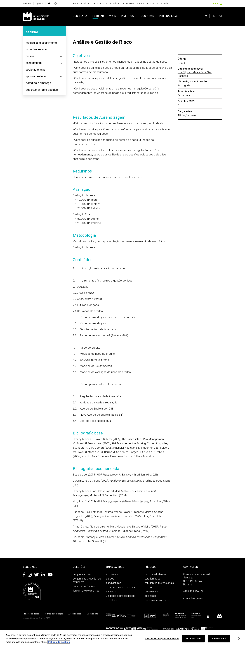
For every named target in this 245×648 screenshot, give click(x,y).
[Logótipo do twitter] (36, 575)
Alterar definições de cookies (162, 638)
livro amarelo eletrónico (86, 590)
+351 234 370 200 (193, 591)
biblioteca (111, 600)
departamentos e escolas (42, 89)
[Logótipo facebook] (24, 575)
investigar (128, 16)
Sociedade (165, 3)
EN (213, 16)
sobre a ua (80, 16)
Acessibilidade (74, 614)
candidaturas (34, 63)
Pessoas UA (152, 3)
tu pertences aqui (36, 49)
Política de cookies (59, 642)
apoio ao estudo (36, 76)
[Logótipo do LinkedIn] (43, 575)
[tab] (44, 43)
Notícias (27, 3)
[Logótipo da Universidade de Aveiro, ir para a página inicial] (36, 17)
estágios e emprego (38, 83)
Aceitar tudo (219, 638)
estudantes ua (153, 578)
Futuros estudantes (82, 3)
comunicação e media (157, 600)
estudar (98, 16)
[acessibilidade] (206, 16)
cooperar (147, 16)
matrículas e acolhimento (41, 42)
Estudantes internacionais (122, 3)
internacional (168, 16)
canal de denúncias (84, 586)
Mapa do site (92, 614)
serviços (111, 591)
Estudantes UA (101, 3)
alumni (148, 587)
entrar (215, 3)
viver (112, 16)
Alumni (140, 3)
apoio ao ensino (36, 69)
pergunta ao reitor (83, 574)
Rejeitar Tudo (193, 638)
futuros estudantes (155, 574)
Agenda (39, 3)
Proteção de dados (31, 614)
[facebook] (49, 3)
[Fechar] (239, 638)
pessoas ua (151, 591)
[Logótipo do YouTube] (50, 575)
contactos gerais (193, 598)
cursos (30, 56)
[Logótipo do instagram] (30, 575)
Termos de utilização (53, 614)
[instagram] (55, 3)
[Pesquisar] (221, 16)
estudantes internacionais (159, 582)
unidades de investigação (120, 595)
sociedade (150, 595)
